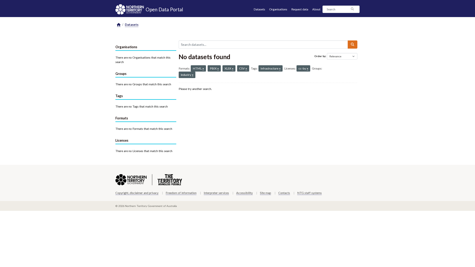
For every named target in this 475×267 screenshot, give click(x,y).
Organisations (278, 9)
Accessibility (244, 193)
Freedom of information (181, 193)
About (316, 9)
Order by (319, 56)
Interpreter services (216, 193)
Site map (265, 193)
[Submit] (352, 44)
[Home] (119, 25)
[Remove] (203, 68)
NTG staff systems (309, 193)
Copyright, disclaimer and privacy (136, 193)
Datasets (259, 9)
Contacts (284, 193)
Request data (299, 9)
